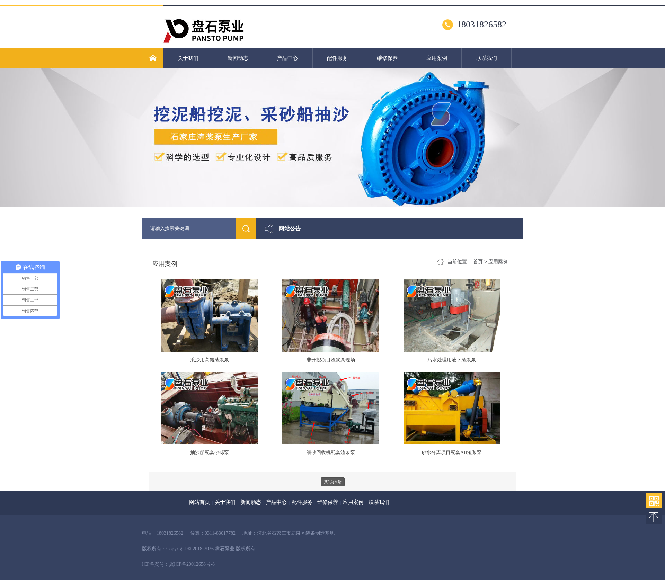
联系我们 (486, 58)
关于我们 (188, 58)
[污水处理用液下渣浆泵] (452, 316)
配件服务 (337, 58)
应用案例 (436, 58)
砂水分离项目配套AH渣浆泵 (452, 452)
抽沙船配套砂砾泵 (209, 452)
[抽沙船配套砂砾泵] (209, 409)
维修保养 (387, 58)
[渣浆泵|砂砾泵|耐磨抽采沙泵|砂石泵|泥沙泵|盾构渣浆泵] (204, 45)
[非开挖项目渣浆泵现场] (330, 316)
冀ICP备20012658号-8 (192, 564)
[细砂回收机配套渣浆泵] (330, 409)
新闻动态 (238, 58)
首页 (478, 261)
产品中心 (287, 58)
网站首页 (199, 502)
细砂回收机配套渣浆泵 (331, 452)
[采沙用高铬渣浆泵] (209, 316)
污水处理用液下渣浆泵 (451, 359)
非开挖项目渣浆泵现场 (331, 359)
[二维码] (654, 500)
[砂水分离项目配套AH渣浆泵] (452, 409)
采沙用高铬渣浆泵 (209, 359)
